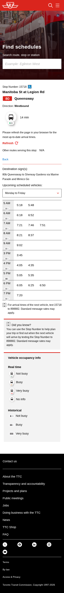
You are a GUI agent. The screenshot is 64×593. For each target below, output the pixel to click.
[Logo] (10, 5)
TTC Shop (9, 527)
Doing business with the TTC (21, 512)
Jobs (6, 505)
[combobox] (32, 64)
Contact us (10, 461)
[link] (5, 544)
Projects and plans (15, 491)
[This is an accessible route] (30, 87)
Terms (6, 562)
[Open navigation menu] (57, 5)
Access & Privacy (11, 577)
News (6, 520)
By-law (6, 569)
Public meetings (13, 498)
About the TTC (12, 476)
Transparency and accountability (24, 483)
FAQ (6, 534)
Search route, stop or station (21, 55)
